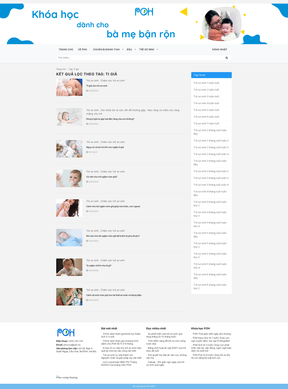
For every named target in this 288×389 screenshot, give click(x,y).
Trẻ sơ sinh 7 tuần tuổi (206, 123)
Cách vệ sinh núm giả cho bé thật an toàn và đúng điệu (114, 295)
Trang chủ (66, 49)
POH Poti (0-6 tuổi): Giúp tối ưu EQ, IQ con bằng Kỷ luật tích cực (210, 356)
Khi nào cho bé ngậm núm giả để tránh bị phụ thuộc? (113, 236)
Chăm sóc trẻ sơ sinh (113, 80)
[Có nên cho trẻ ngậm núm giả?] (69, 178)
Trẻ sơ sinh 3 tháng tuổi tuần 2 (211, 171)
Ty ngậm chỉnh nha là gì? (98, 265)
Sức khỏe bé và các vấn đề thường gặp (123, 110)
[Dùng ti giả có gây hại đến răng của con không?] (69, 117)
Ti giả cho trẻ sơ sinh (96, 85)
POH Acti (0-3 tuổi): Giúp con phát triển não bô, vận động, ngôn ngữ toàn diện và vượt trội (211, 347)
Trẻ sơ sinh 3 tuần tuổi (206, 96)
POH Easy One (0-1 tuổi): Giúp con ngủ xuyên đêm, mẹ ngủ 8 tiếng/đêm (210, 339)
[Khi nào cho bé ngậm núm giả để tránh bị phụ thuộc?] (69, 237)
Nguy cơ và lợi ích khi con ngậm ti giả (105, 147)
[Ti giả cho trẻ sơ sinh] (69, 87)
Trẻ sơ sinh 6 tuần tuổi (206, 116)
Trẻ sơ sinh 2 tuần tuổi (206, 89)
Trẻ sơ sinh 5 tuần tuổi (206, 110)
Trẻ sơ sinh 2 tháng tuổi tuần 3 (211, 147)
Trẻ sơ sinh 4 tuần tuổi (206, 103)
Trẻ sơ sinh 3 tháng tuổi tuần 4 (211, 184)
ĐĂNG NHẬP (219, 49)
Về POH (82, 49)
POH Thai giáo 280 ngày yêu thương (211, 333)
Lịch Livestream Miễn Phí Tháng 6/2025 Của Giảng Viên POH (119, 363)
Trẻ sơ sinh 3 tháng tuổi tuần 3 (211, 178)
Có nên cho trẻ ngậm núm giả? (101, 176)
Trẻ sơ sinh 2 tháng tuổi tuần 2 (211, 140)
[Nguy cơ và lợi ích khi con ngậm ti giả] (69, 149)
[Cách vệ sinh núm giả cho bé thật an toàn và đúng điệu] (69, 296)
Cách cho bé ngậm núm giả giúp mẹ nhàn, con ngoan (113, 206)
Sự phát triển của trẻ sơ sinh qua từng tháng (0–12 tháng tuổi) (164, 335)
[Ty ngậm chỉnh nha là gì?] (69, 267)
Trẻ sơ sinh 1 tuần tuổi (206, 83)
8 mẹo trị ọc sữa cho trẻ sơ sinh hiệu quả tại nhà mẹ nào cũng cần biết (121, 349)
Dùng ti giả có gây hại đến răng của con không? (110, 119)
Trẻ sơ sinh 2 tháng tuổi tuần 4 (211, 154)
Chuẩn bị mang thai (106, 49)
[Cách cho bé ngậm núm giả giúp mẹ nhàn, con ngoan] (69, 208)
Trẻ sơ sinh (146, 49)
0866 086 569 (75, 341)
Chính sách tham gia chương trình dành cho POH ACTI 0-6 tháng (119, 342)
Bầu (129, 49)
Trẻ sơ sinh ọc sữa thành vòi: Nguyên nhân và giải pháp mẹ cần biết (121, 356)
